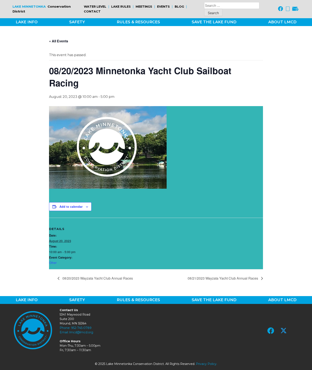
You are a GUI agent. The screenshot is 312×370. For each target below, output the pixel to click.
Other (53, 263)
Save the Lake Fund (214, 22)
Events (163, 6)
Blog (179, 6)
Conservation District (42, 8)
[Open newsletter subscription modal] (295, 9)
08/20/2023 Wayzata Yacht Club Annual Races (97, 278)
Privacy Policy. (206, 364)
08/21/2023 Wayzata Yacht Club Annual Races (223, 278)
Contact (92, 11)
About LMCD (282, 22)
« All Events (58, 41)
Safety (77, 22)
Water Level (95, 6)
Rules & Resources (138, 22)
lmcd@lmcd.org (81, 332)
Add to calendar (71, 206)
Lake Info (27, 22)
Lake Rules (121, 6)
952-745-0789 (81, 328)
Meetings (144, 6)
